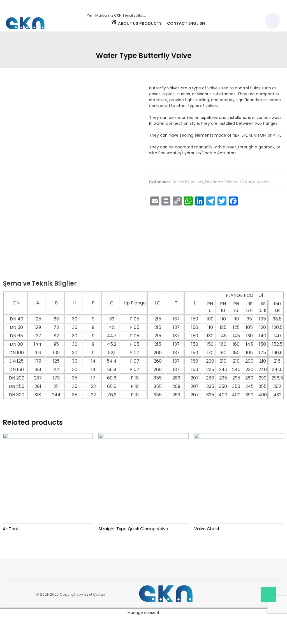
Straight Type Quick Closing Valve (133, 529)
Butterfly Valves (188, 182)
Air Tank (11, 529)
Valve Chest (207, 529)
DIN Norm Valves (221, 182)
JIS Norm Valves (254, 182)
